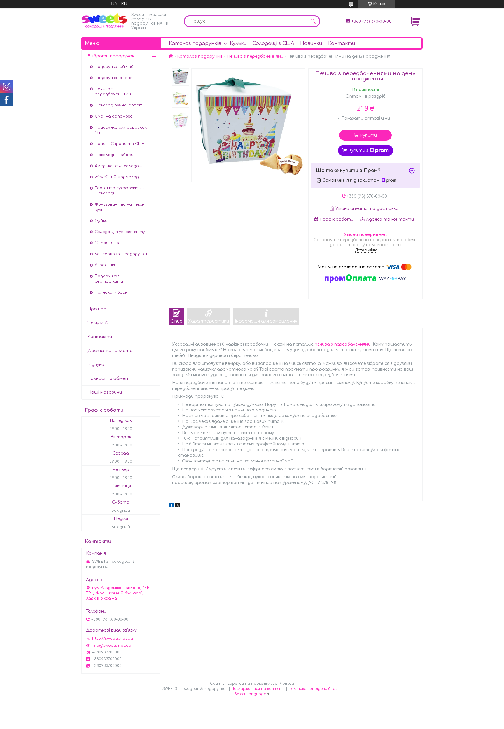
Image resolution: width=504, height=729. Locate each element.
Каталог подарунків (195, 43)
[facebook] (171, 506)
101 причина (107, 243)
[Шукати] (313, 21)
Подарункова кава (114, 78)
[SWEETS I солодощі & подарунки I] (104, 20)
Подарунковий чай (114, 67)
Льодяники (106, 265)
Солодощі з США (273, 43)
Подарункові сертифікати (109, 278)
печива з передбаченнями (343, 344)
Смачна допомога (114, 116)
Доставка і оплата (110, 350)
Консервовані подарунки (121, 254)
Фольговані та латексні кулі (120, 207)
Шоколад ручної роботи (120, 105)
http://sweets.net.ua (112, 639)
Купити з (358, 150)
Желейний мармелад (117, 177)
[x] (177, 506)
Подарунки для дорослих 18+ (121, 130)
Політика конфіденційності (315, 689)
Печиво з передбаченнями (255, 56)
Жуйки (101, 221)
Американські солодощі (119, 166)
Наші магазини (105, 392)
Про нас (97, 308)
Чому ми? (98, 322)
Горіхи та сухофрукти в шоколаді (120, 190)
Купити (368, 135)
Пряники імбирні (112, 292)
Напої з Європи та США (119, 144)
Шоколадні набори (114, 155)
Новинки (311, 43)
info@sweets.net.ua (111, 646)
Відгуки (96, 364)
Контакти (341, 43)
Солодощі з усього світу (120, 232)
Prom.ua (286, 683)
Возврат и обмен (108, 378)
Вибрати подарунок (111, 56)
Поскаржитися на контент (258, 689)
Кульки (238, 43)
